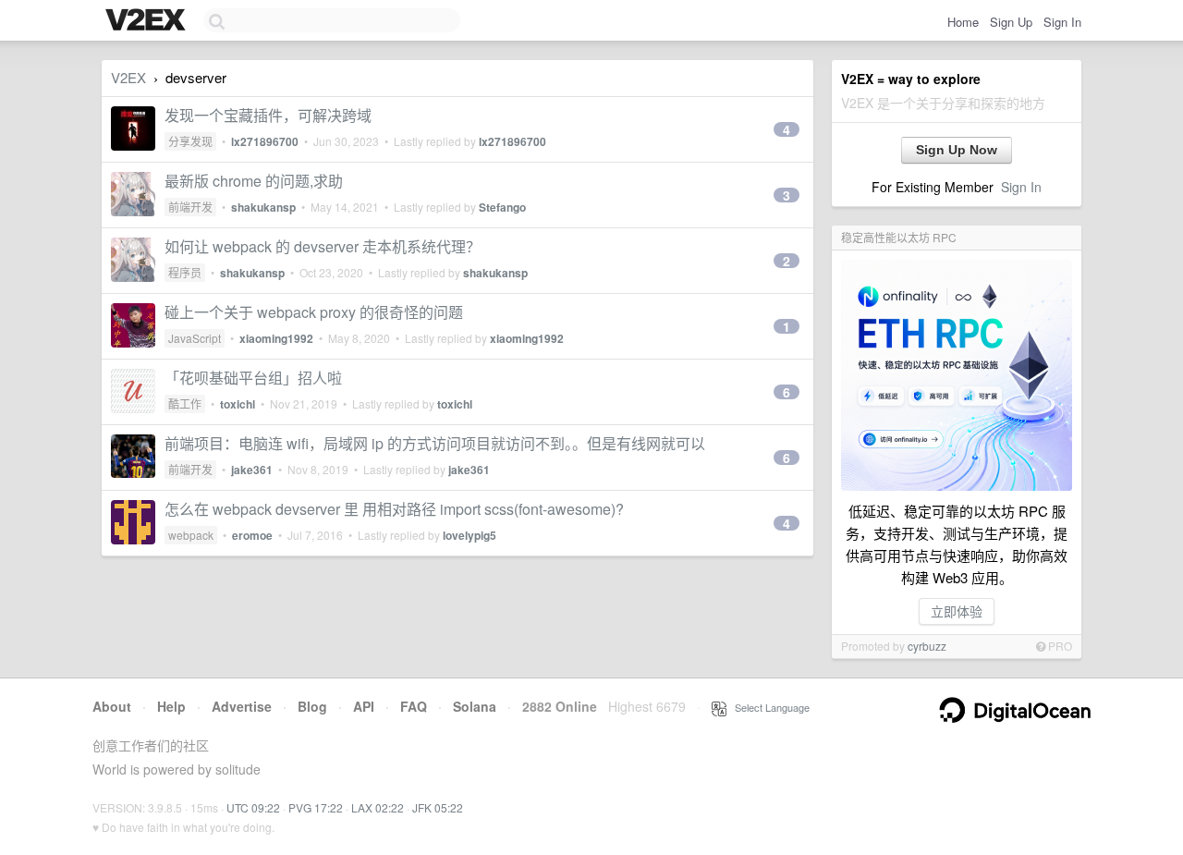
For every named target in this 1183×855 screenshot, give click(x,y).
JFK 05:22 (437, 807)
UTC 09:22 (253, 807)
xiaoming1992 (276, 338)
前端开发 (190, 206)
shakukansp (263, 207)
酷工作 (184, 403)
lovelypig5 (469, 535)
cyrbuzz (927, 645)
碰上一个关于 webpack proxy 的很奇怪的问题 (314, 312)
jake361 (252, 469)
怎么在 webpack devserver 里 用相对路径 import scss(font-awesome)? (394, 508)
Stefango (502, 207)
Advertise (242, 706)
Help (171, 706)
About (111, 706)
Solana (474, 706)
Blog (312, 706)
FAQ (413, 706)
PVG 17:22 (315, 807)
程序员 (184, 272)
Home (963, 22)
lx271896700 (265, 141)
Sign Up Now (956, 149)
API (363, 706)
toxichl (237, 404)
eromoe (252, 535)
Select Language (768, 707)
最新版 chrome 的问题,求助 (254, 180)
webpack (190, 535)
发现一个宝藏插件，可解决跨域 (268, 115)
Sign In (1062, 22)
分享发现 (190, 141)
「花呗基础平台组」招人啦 (253, 377)
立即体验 (956, 611)
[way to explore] (148, 21)
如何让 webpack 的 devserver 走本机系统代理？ (323, 246)
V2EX (128, 77)
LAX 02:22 (377, 807)
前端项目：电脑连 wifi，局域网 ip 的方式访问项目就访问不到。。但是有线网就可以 (435, 443)
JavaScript (194, 338)
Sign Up (1011, 22)
